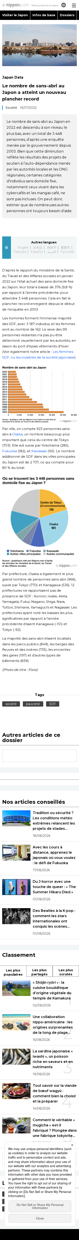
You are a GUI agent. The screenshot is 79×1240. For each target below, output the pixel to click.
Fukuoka (9, 451)
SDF (52, 704)
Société (11, 108)
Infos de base (43, 15)
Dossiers (67, 15)
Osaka (17, 434)
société (11, 704)
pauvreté (33, 704)
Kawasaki (39, 451)
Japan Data (12, 77)
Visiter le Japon (15, 15)
